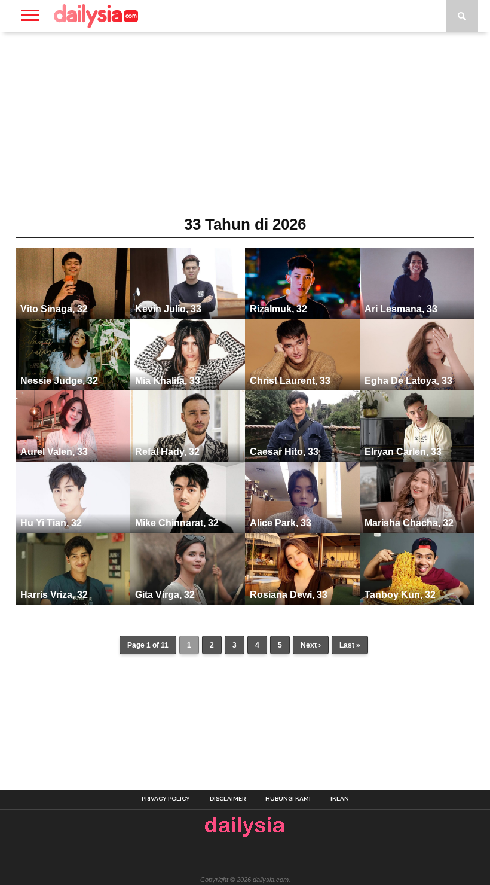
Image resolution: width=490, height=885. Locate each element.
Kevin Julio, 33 (168, 309)
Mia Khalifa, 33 (167, 381)
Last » (349, 645)
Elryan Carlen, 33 (403, 452)
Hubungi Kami (288, 799)
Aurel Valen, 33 (54, 452)
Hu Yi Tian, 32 (51, 523)
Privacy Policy (166, 799)
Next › (311, 645)
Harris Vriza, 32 (54, 595)
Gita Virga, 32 (165, 595)
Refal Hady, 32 (167, 452)
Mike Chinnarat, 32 (177, 523)
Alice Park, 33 (280, 523)
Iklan (339, 799)
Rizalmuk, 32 (278, 309)
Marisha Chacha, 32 (409, 523)
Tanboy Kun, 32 (400, 595)
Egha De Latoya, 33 (408, 381)
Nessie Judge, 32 (59, 381)
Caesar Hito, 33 (284, 452)
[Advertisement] (245, 128)
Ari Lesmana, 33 (401, 309)
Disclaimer (228, 799)
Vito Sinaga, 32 (54, 309)
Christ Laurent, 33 (290, 381)
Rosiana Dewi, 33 (288, 595)
